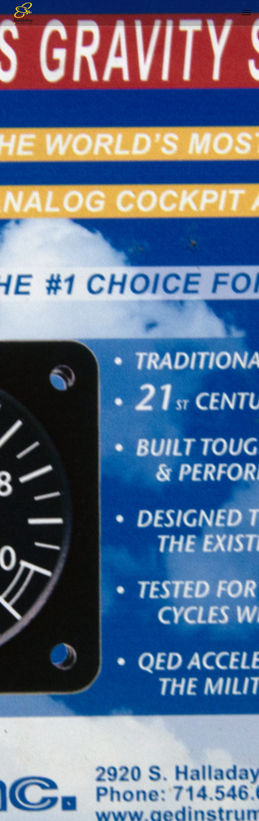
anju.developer (159, 802)
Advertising (92, 801)
